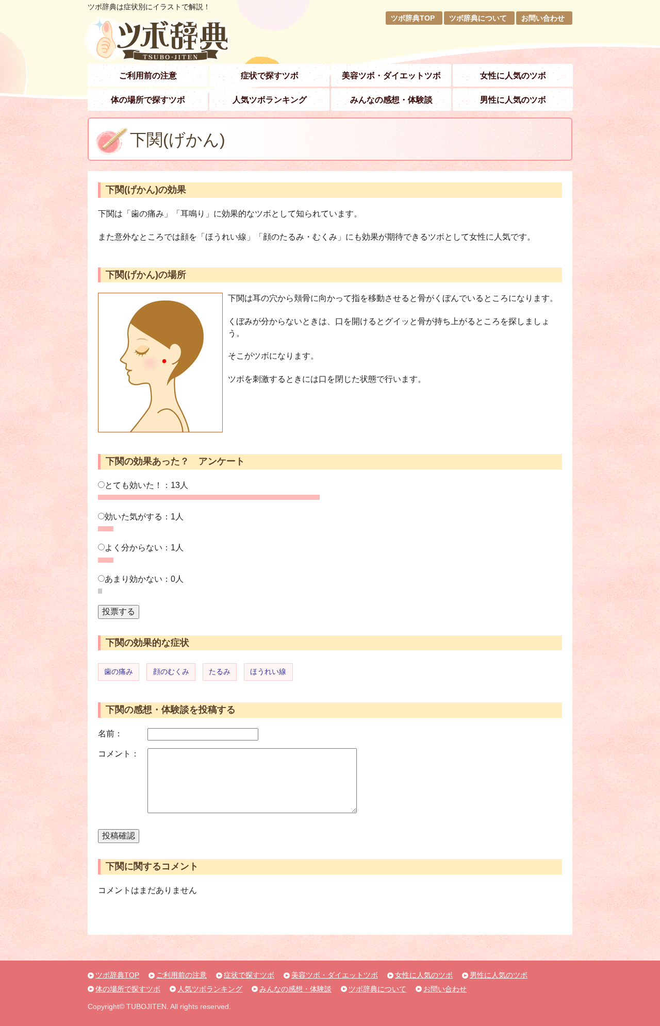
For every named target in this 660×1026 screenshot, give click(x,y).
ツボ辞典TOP (413, 18)
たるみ (219, 671)
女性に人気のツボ (513, 75)
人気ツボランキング (270, 99)
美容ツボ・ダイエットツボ (391, 75)
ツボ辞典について (478, 18)
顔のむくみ (171, 671)
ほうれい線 (268, 671)
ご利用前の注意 (148, 75)
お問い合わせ (543, 18)
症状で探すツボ (270, 75)
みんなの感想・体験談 (391, 99)
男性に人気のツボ (513, 99)
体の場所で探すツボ (148, 99)
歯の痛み (118, 671)
